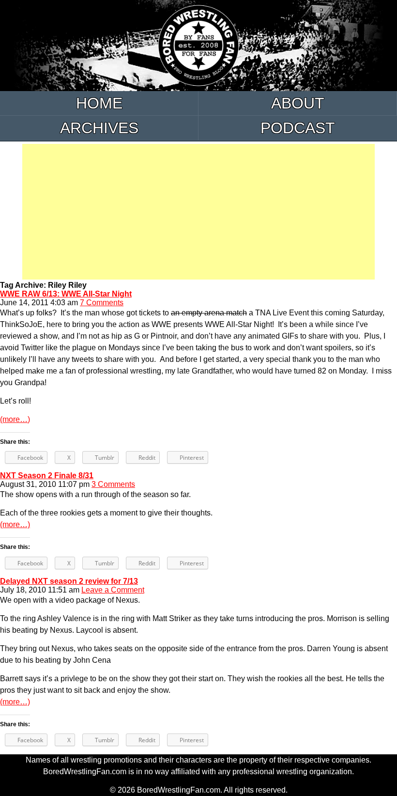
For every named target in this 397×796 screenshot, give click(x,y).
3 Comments (113, 484)
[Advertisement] (198, 212)
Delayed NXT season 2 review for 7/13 (69, 581)
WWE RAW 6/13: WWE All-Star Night (66, 294)
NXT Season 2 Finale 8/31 (46, 475)
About (297, 103)
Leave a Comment (112, 590)
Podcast (297, 128)
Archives (99, 128)
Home (99, 103)
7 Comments (101, 302)
